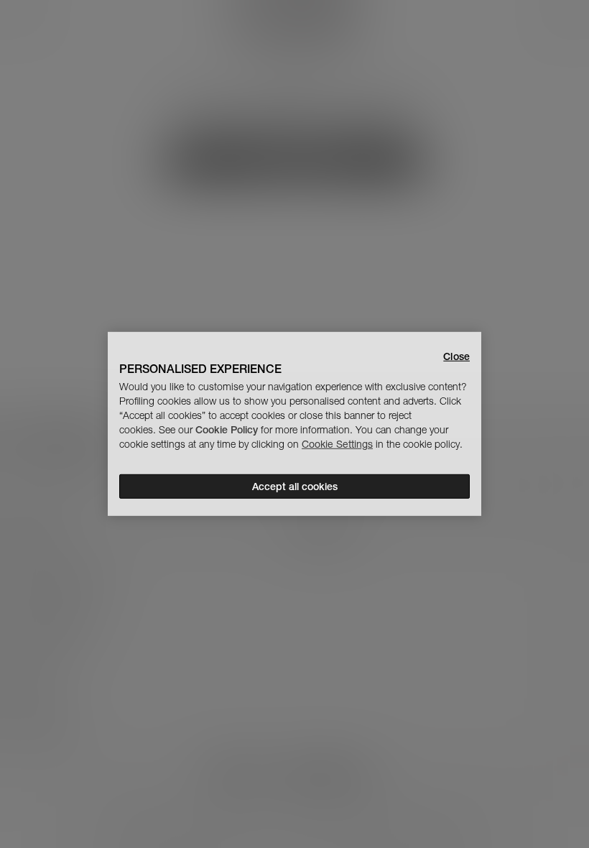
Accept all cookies (295, 486)
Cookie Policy (226, 429)
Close (456, 356)
